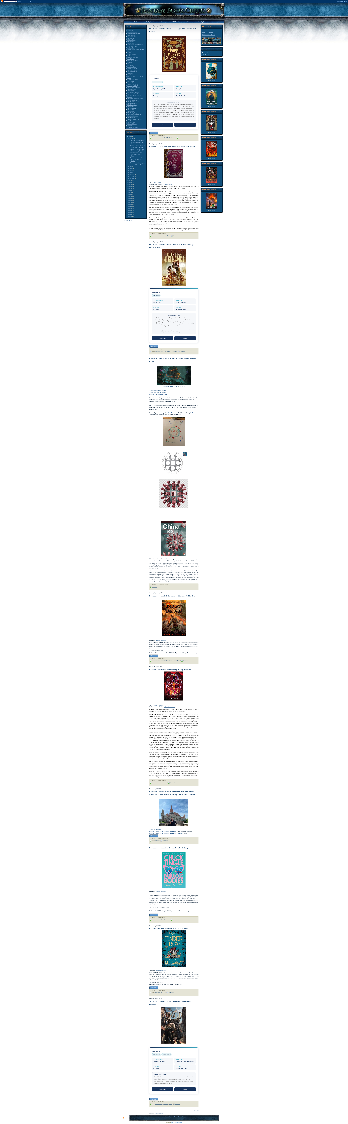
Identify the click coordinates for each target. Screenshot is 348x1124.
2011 (129, 208)
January (132, 178)
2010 (129, 210)
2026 (129, 136)
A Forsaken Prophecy (157, 705)
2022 (129, 186)
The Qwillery (131, 111)
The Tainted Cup (168, 184)
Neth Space (130, 73)
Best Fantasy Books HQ (134, 33)
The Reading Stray (132, 113)
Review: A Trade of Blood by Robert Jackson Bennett (137, 146)
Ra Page (192, 413)
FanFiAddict (131, 48)
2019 (129, 192)
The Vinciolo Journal (133, 116)
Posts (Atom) (159, 1113)
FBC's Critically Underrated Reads (208, 33)
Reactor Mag (131, 83)
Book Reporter (131, 35)
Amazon (185, 125)
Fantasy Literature (132, 56)
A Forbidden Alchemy (169, 707)
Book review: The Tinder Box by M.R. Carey (168, 928)
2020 (129, 190)
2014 (129, 202)
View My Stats (128, 220)
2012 (129, 206)
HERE (213, 80)
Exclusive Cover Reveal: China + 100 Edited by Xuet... (136, 154)
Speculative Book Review (134, 94)
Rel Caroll (163, 137)
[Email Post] (167, 135)
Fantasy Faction (132, 54)
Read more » (154, 133)
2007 (129, 216)
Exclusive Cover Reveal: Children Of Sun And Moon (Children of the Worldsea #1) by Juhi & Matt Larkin (172, 793)
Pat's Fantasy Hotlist (133, 79)
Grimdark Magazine (133, 60)
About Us (205, 53)
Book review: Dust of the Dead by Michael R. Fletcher (136, 159)
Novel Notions (131, 75)
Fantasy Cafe (131, 52)
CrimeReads (131, 41)
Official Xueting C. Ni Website (157, 392)
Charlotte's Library (132, 38)
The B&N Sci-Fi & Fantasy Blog (136, 102)
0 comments (181, 137)
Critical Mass (131, 43)
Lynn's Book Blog (132, 71)
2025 (129, 180)
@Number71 (131, 30)
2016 (129, 198)
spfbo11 (170, 1104)
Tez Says (130, 97)
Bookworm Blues (132, 37)
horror (168, 919)
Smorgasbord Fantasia (133, 92)
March (131, 174)
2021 (129, 188)
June (131, 168)
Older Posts (196, 1110)
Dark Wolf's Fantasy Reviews (135, 44)
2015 (129, 200)
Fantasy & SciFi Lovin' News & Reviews (136, 50)
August (131, 138)
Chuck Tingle (163, 919)
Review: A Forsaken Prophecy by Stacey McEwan (137, 163)
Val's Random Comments (134, 121)
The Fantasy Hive (132, 105)
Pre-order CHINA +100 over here (158, 394)
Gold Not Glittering (133, 57)
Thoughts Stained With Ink (134, 119)
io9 (128, 64)
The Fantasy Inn (132, 106)
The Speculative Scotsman (134, 114)
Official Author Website (155, 829)
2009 (129, 212)
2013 (129, 204)
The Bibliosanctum (132, 103)
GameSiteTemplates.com (176, 1122)
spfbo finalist (173, 137)
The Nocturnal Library (133, 108)
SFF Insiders (131, 90)
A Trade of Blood (156, 182)
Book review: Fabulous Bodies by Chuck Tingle (169, 847)
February (132, 176)
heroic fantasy (169, 660)
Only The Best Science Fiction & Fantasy (136, 77)
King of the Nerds (132, 68)
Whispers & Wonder (133, 127)
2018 (129, 194)
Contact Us (206, 54)
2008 (129, 214)
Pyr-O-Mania (131, 81)
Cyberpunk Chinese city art (170, 386)
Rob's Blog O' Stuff (132, 86)
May (131, 170)
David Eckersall (172, 413)
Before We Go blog (132, 32)
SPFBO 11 (167, 137)
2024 (129, 182)
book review (157, 137)
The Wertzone (131, 117)
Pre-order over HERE (162, 831)
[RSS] (124, 1118)
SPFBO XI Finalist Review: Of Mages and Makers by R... (137, 142)
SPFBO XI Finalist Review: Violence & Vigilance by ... (137, 150)
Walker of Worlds (132, 124)
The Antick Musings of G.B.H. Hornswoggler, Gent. (135, 99)
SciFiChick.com (132, 89)
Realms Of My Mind (133, 84)
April (131, 172)
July (131, 166)
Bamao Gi (181, 386)
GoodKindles (131, 59)
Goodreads (163, 125)
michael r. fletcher (176, 660)
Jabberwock (130, 65)
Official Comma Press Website (157, 390)
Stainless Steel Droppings (134, 95)
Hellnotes (130, 62)
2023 (129, 184)
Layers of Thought (132, 70)
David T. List (163, 351)
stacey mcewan (164, 782)
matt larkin (157, 840)
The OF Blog (131, 109)
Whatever (130, 125)
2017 (129, 196)
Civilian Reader (131, 40)
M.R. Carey (163, 992)
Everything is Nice (132, 46)
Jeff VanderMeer (132, 67)
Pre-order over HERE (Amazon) (165, 833)
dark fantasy (163, 660)
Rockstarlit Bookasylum (134, 87)
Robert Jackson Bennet (165, 235)
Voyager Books (131, 122)
